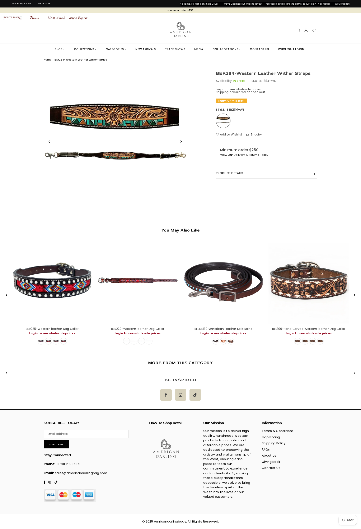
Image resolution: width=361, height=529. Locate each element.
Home (47, 59)
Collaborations (225, 49)
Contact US (259, 49)
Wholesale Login (291, 49)
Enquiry (256, 134)
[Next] (354, 295)
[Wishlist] (313, 30)
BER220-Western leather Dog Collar (62, 329)
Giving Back (271, 461)
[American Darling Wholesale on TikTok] (195, 395)
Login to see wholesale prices (149, 333)
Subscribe (56, 444)
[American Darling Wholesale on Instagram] (180, 395)
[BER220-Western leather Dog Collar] (63, 283)
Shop (58, 49)
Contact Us (271, 468)
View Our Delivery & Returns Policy (244, 155)
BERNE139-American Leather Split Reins (148, 329)
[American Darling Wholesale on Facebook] (166, 395)
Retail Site (44, 3)
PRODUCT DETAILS (265, 174)
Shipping (222, 92)
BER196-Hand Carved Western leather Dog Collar (234, 329)
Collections (84, 49)
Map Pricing (271, 437)
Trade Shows (175, 49)
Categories (115, 49)
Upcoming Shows (21, 3)
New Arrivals (145, 49)
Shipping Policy (273, 443)
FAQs (266, 449)
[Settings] (306, 30)
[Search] (298, 30)
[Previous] (6, 295)
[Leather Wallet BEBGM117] (319, 283)
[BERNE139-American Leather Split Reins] (148, 283)
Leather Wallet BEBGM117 (319, 329)
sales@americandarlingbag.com (81, 473)
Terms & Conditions (278, 431)
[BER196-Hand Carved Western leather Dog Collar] (234, 283)
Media (198, 49)
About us (269, 455)
